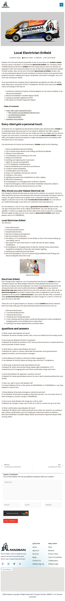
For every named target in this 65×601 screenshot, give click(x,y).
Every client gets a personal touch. (18, 111)
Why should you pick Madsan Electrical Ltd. (24, 113)
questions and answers (14, 119)
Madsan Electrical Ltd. (34, 190)
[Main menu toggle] (61, 5)
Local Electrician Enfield (16, 115)
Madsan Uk (6, 62)
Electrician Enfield (14, 117)
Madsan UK (8, 129)
